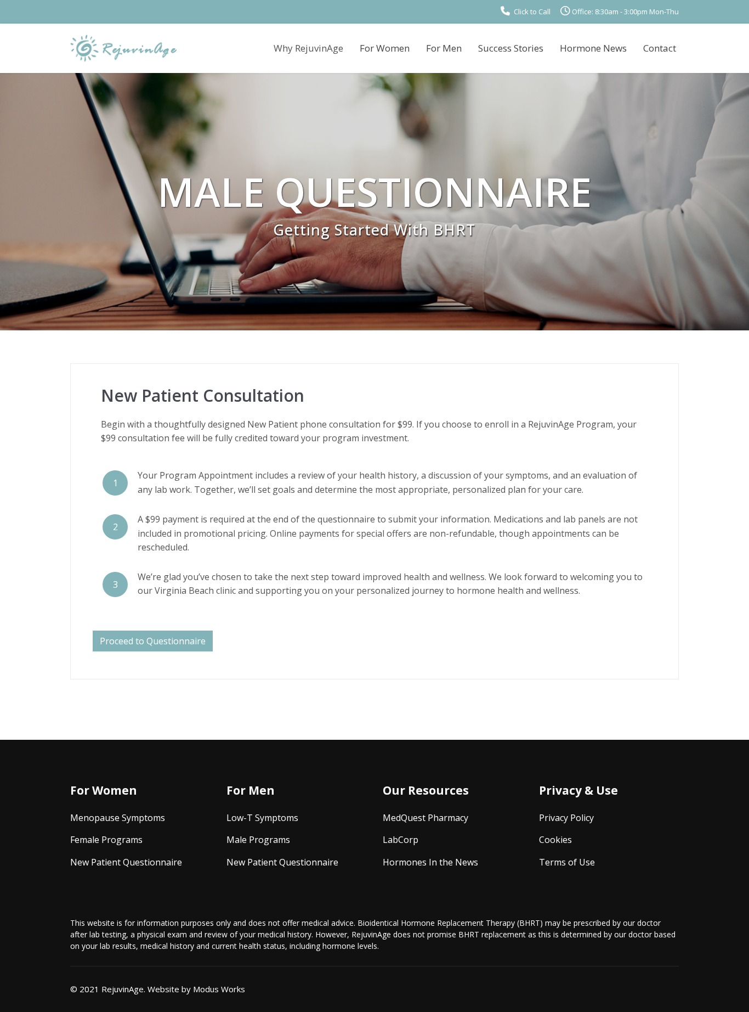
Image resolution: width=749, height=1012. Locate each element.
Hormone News (593, 48)
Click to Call (531, 11)
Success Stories (510, 48)
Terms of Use (567, 862)
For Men (444, 48)
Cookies (555, 840)
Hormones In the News (430, 862)
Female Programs (106, 840)
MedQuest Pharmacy (425, 818)
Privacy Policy (566, 818)
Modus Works (219, 988)
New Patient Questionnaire (126, 862)
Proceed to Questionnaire (153, 641)
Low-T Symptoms (262, 818)
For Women (385, 48)
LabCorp (400, 840)
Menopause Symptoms (117, 818)
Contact (659, 48)
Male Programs (258, 840)
